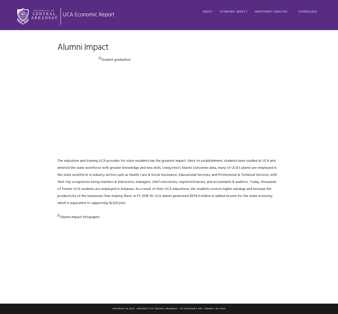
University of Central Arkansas (157, 308)
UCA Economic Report (88, 14)
